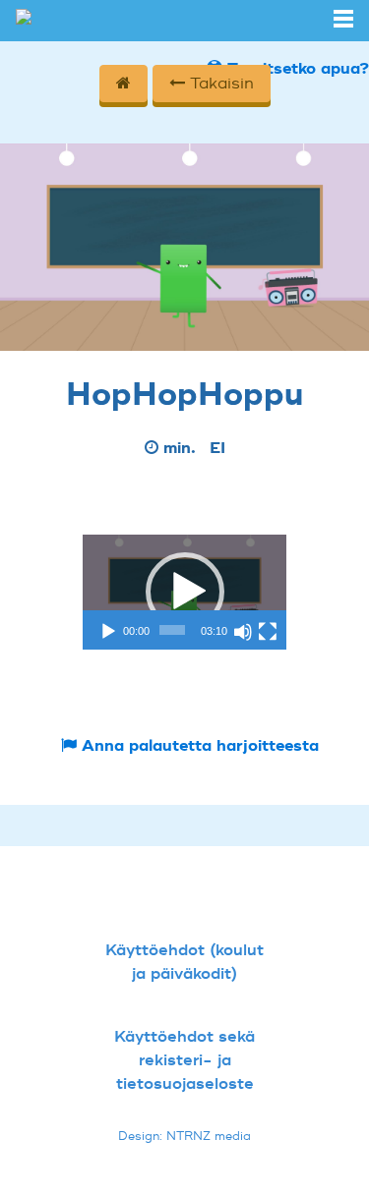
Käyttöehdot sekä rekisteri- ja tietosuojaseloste (184, 1060)
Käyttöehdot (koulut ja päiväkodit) (184, 962)
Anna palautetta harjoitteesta (198, 746)
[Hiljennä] (243, 632)
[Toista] (108, 632)
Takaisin (219, 83)
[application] (184, 592)
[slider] (171, 630)
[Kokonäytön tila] (267, 632)
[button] (185, 591)
